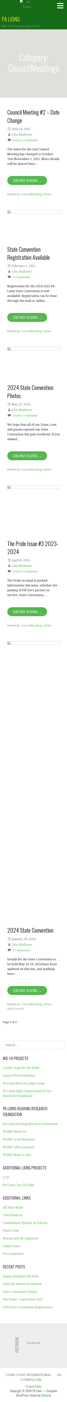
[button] (61, 5)
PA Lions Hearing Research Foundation (30, 1124)
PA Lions (11, 19)
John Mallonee (22, 134)
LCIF (6, 1177)
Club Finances (13, 1215)
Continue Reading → (27, 180)
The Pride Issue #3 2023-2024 (32, 547)
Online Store (12, 1246)
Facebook (33, 1343)
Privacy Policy (33, 1386)
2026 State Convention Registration (27, 1307)
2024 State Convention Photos (30, 391)
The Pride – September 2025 (23, 1299)
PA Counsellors (13, 1254)
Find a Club (11, 1230)
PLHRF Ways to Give (17, 1155)
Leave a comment (25, 140)
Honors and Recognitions (20, 1238)
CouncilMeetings (32, 194)
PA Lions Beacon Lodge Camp (23, 1083)
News (47, 194)
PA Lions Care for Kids (18, 1185)
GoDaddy (46, 1395)
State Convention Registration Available (28, 253)
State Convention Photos (20, 1292)
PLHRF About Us (14, 1131)
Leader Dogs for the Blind (21, 1068)
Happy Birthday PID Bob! (21, 1276)
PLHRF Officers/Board (18, 1147)
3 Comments (21, 277)
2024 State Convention (30, 930)
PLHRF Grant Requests (19, 1139)
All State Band (13, 1207)
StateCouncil (15, 1008)
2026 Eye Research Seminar (22, 1284)
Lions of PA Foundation (19, 1075)
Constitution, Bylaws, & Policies (25, 1223)
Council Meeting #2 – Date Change (33, 116)
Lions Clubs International (28, 1375)
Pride (47, 625)
